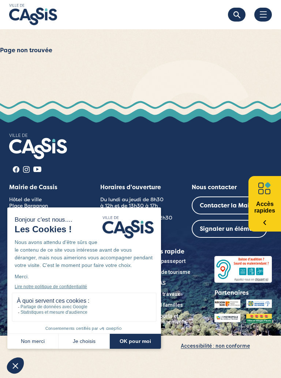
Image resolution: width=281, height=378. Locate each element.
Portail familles (164, 305)
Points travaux (163, 294)
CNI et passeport (166, 261)
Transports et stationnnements (166, 319)
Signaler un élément (229, 229)
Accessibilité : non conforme (215, 346)
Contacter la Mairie (228, 205)
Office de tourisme (168, 272)
